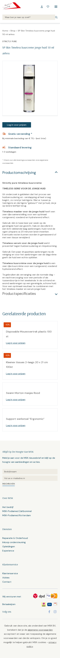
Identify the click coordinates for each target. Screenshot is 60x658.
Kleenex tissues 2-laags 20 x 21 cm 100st (27, 365)
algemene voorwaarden (40, 629)
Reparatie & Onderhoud (15, 538)
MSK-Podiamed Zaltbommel (17, 511)
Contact (6, 581)
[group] (30, 88)
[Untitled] (30, 471)
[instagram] (55, 611)
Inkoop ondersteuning (14, 542)
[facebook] (49, 611)
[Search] (28, 17)
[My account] (42, 7)
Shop (12, 30)
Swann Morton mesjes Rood (23, 393)
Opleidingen (8, 546)
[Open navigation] (55, 7)
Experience (8, 550)
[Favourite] (48, 7)
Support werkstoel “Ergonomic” (25, 419)
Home (5, 30)
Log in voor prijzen (16, 124)
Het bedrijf (7, 507)
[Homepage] (11, 6)
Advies (5, 577)
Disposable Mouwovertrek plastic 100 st (29, 334)
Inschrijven (8, 483)
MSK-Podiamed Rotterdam (16, 515)
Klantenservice (10, 573)
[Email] (30, 478)
